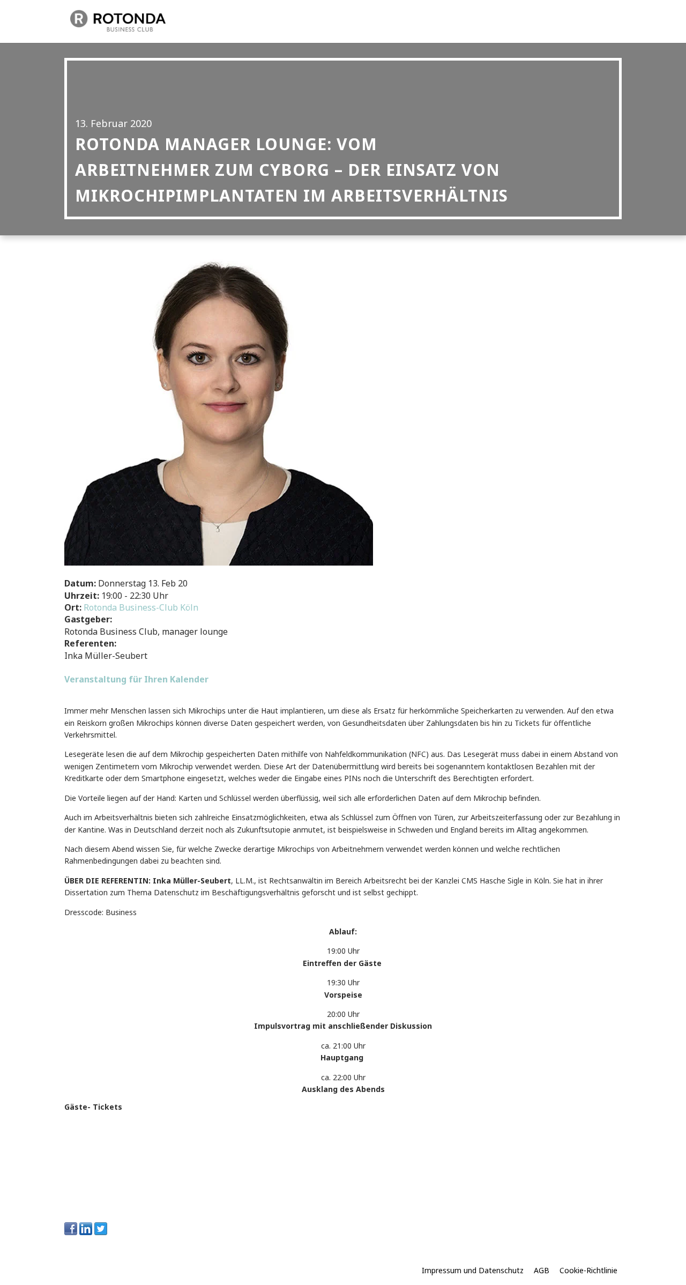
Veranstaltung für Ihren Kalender (136, 679)
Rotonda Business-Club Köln (141, 607)
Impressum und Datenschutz (473, 1270)
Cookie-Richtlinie (588, 1270)
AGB (541, 1270)
